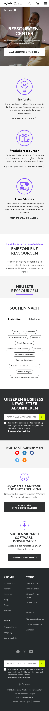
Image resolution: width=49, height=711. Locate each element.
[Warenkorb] (37, 3)
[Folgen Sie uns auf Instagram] (31, 652)
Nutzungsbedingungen (25, 694)
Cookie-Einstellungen (21, 701)
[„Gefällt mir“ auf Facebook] (18, 652)
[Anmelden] (42, 417)
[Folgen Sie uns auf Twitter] (24, 652)
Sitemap (36, 701)
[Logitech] (14, 3)
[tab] (14, 318)
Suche (29, 3)
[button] (10, 10)
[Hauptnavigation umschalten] (45, 3)
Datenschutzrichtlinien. (19, 431)
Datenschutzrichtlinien (19, 677)
